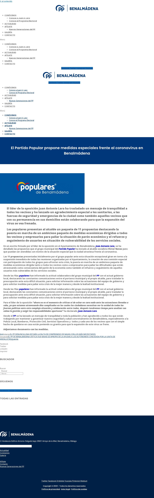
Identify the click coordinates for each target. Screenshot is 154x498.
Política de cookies (79, 489)
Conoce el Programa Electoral (23, 21)
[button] (77, 39)
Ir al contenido (6, 1)
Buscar (3, 368)
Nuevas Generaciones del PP (22, 29)
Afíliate (8, 26)
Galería (8, 32)
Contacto (10, 35)
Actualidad (10, 23)
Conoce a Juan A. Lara (19, 18)
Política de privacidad (51, 489)
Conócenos (10, 15)
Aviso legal (65, 489)
